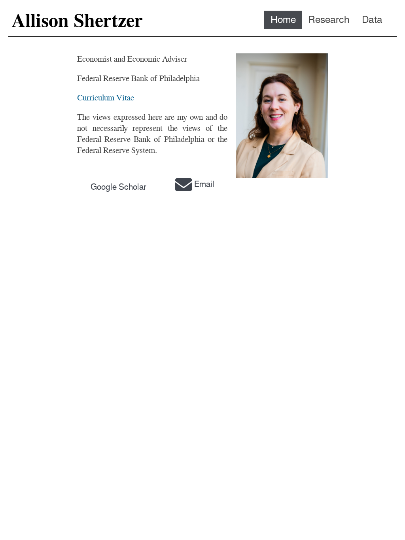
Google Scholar (118, 186)
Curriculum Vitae (105, 97)
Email (204, 184)
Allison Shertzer (77, 20)
